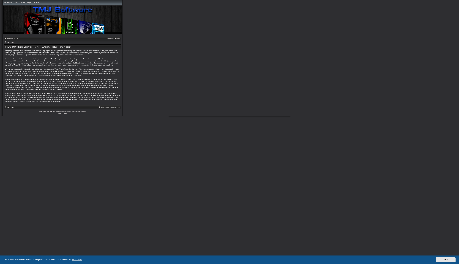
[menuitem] (16, 38)
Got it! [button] (445, 260)
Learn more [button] (77, 260)
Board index (8, 3)
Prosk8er (82, 111)
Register (36, 3)
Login (29, 3)
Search (22, 3)
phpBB (48, 111)
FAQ (16, 3)
